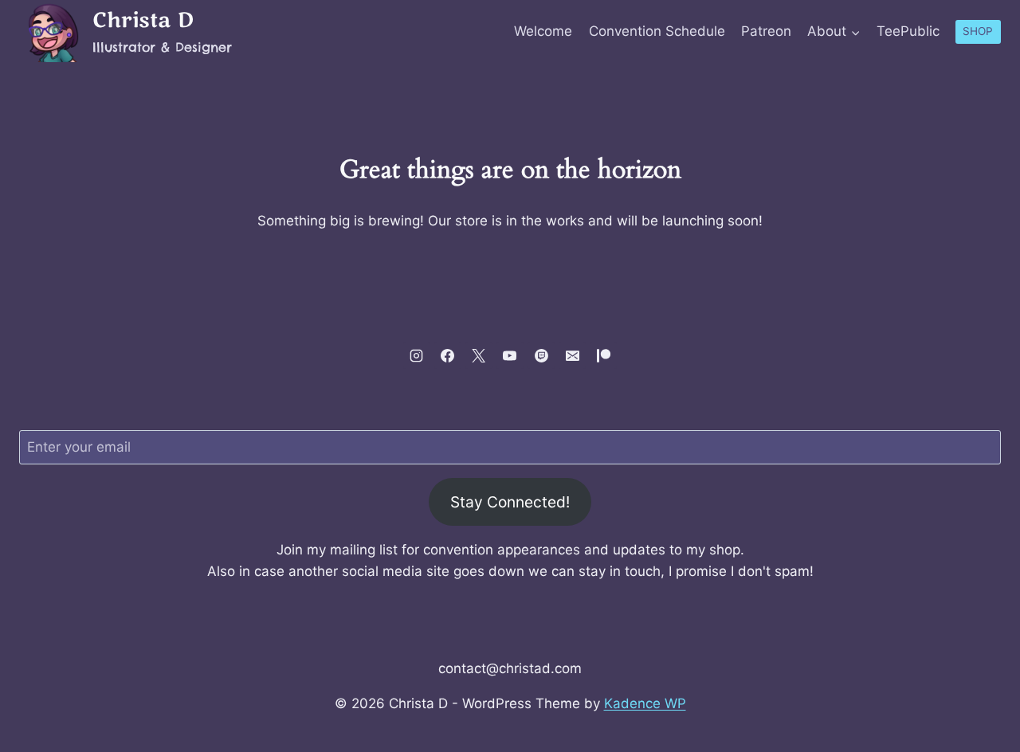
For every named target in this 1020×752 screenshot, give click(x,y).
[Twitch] (541, 355)
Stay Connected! (510, 501)
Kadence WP (645, 703)
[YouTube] (510, 355)
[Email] (572, 355)
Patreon (766, 31)
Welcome (543, 31)
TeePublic (908, 31)
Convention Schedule (657, 31)
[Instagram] (416, 355)
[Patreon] (603, 355)
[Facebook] (447, 355)
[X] (478, 355)
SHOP (978, 31)
